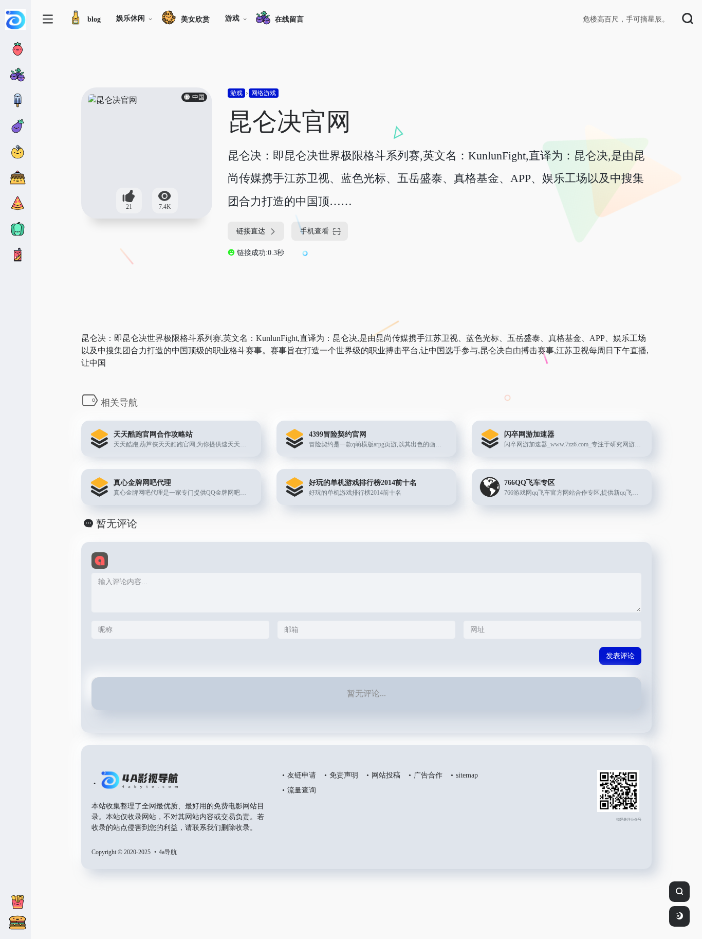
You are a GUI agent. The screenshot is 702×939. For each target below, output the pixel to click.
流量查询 (301, 790)
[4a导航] (137, 784)
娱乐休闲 (130, 18)
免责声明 (343, 775)
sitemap (467, 775)
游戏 (232, 18)
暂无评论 (116, 523)
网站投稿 (386, 775)
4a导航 (168, 852)
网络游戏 (263, 93)
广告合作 (428, 775)
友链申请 (301, 775)
